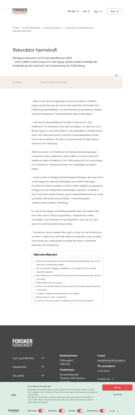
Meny (113, 11)
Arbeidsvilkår (19, 367)
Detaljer (112, 411)
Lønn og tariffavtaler (23, 358)
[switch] (62, 410)
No (95, 11)
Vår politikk (18, 375)
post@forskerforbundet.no (111, 360)
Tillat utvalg (117, 394)
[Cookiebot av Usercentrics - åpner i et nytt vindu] (13, 410)
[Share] (116, 76)
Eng (100, 11)
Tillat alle (117, 387)
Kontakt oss (103, 379)
